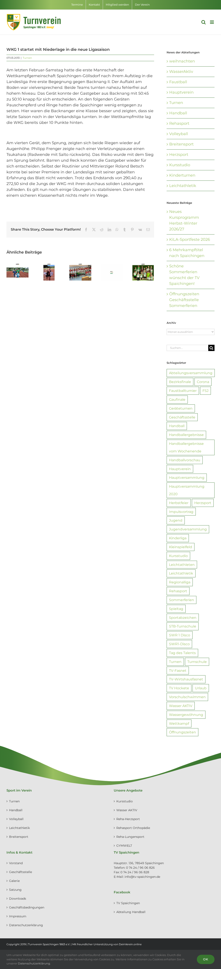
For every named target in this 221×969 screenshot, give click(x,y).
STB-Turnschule (182, 626)
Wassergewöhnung (186, 714)
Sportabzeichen (182, 617)
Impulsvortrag (181, 511)
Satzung (15, 890)
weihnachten (182, 61)
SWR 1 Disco (179, 635)
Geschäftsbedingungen (26, 907)
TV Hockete (179, 688)
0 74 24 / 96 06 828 (134, 872)
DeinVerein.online (130, 944)
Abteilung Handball (130, 912)
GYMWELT (124, 846)
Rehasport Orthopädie (133, 828)
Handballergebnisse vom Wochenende (186, 447)
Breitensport (181, 144)
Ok (205, 959)
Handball (178, 113)
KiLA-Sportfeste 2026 (189, 239)
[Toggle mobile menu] (212, 22)
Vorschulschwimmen (187, 697)
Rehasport (179, 123)
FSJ (205, 390)
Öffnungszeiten (182, 732)
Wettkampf (179, 723)
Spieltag (176, 609)
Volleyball (178, 133)
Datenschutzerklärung (26, 925)
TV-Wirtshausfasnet (186, 679)
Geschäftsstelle (182, 417)
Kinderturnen (182, 175)
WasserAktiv (181, 71)
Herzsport (178, 154)
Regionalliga (179, 582)
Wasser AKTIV (180, 706)
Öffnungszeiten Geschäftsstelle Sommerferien (184, 300)
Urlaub (201, 688)
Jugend (175, 520)
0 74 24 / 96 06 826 (140, 868)
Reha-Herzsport (128, 819)
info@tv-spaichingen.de (142, 877)
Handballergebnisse (186, 435)
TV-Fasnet (177, 670)
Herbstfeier (178, 503)
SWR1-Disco (179, 644)
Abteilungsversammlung (190, 373)
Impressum (17, 916)
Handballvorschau (184, 460)
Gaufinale (177, 399)
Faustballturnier (183, 390)
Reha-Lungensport (130, 837)
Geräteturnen (181, 408)
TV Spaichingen (128, 903)
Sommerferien (181, 600)
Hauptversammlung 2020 (186, 490)
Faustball (178, 82)
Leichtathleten (182, 564)
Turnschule (197, 661)
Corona (203, 382)
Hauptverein (181, 92)
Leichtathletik (182, 185)
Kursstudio (179, 165)
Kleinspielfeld (180, 547)
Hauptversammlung (186, 477)
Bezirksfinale (180, 382)
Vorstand (16, 863)
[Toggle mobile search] (203, 22)
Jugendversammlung (188, 529)
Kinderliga (177, 538)
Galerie (14, 881)
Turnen (27, 57)
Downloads (17, 898)
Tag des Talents (182, 653)
